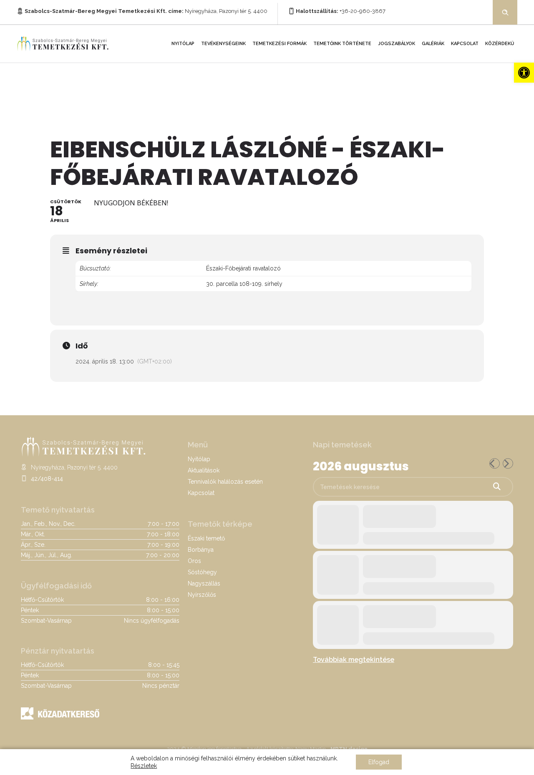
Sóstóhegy (202, 572)
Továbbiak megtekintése (353, 660)
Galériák (433, 43)
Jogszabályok (396, 43)
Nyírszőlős (202, 594)
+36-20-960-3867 (362, 11)
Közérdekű (499, 43)
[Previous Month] (494, 463)
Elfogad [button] (378, 762)
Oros (194, 561)
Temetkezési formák (279, 43)
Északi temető (206, 538)
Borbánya (201, 549)
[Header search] (505, 12)
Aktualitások (203, 470)
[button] (524, 73)
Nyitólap (182, 43)
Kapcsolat (465, 43)
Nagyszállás (204, 583)
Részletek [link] (144, 765)
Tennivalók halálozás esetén (225, 481)
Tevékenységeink (223, 43)
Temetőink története (342, 43)
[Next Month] (508, 463)
